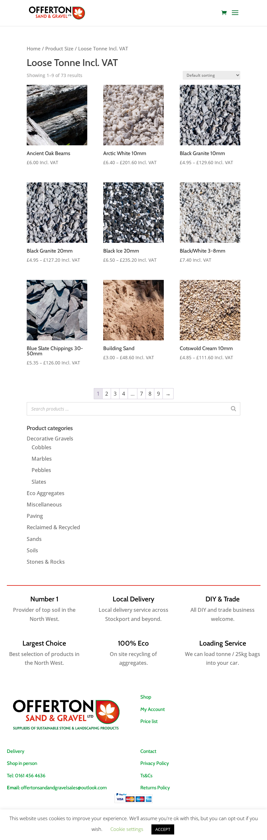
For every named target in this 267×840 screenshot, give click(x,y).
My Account (152, 709)
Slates (39, 481)
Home (34, 48)
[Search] (233, 408)
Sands (34, 539)
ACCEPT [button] (162, 829)
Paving (35, 515)
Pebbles (41, 470)
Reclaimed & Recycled (53, 527)
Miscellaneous (44, 504)
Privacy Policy (154, 763)
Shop (145, 697)
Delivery (15, 751)
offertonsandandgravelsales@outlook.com (64, 788)
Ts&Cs (146, 776)
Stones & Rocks (46, 561)
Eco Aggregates (45, 493)
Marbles (42, 458)
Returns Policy (155, 788)
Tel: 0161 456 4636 (26, 776)
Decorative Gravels (50, 438)
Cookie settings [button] (126, 829)
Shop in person (22, 763)
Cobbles (41, 447)
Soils (32, 550)
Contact (148, 751)
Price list (149, 721)
